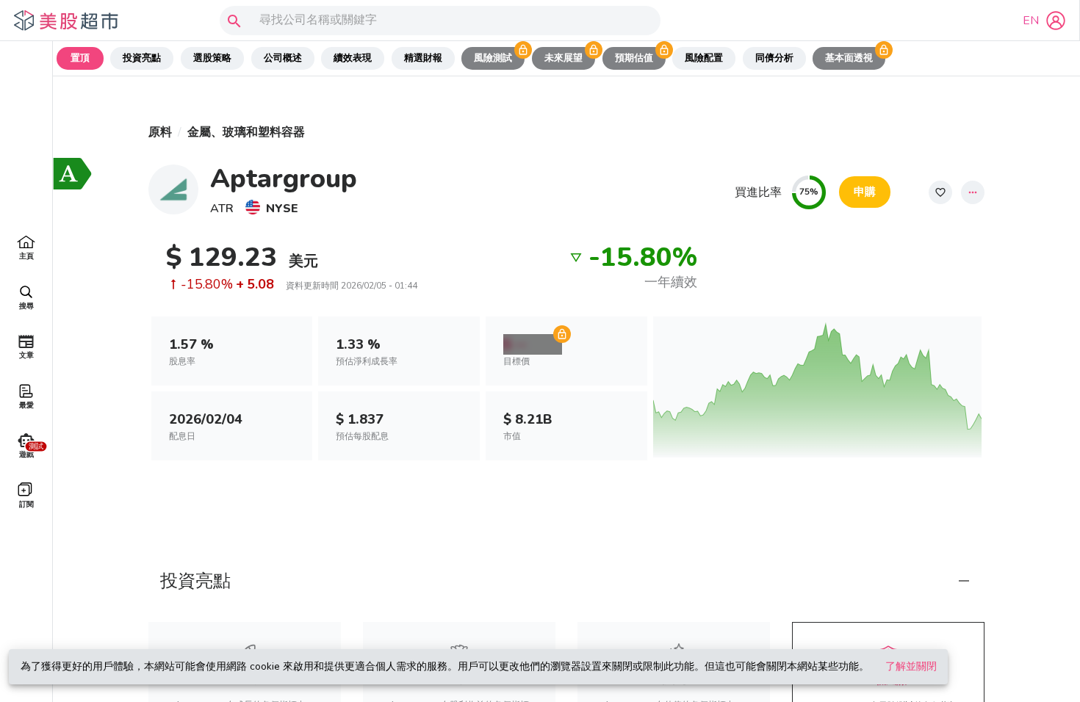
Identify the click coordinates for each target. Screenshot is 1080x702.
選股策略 (212, 58)
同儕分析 (774, 58)
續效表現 (353, 58)
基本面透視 (849, 58)
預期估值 (634, 58)
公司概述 (283, 58)
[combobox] (436, 20)
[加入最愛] (940, 192)
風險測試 (493, 58)
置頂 (80, 58)
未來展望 (563, 58)
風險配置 (704, 58)
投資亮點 (142, 58)
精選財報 (423, 58)
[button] (566, 580)
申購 (865, 191)
